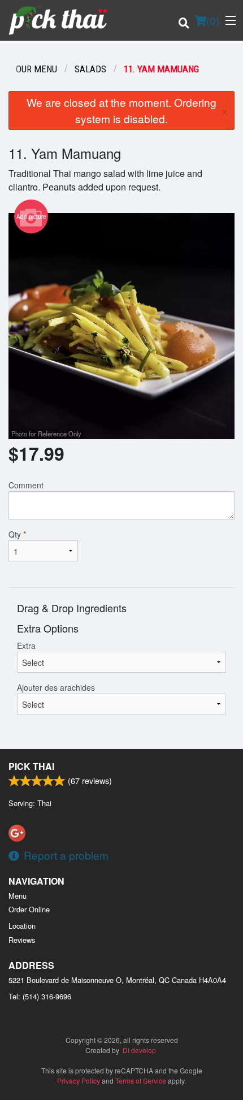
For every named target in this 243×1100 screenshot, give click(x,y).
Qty (17, 534)
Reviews (21, 939)
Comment (26, 485)
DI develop (139, 1050)
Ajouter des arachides (56, 687)
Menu (17, 895)
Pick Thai (31, 766)
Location (22, 925)
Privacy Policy (78, 1080)
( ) (212, 20)
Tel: (39, 996)
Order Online (29, 909)
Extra (26, 645)
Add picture (31, 216)
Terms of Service (140, 1080)
